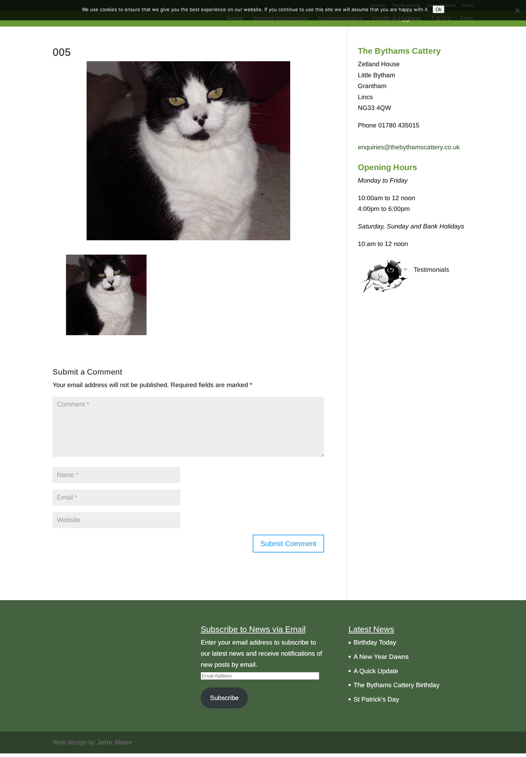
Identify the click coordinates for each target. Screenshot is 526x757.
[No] (517, 10)
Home (235, 19)
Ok (438, 9)
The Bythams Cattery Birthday (396, 685)
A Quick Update (376, 671)
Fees (466, 19)
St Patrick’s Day (376, 699)
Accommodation (340, 19)
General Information (280, 19)
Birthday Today (375, 642)
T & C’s (440, 19)
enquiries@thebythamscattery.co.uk (409, 147)
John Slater (114, 742)
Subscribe (224, 697)
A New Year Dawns (381, 656)
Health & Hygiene (397, 19)
